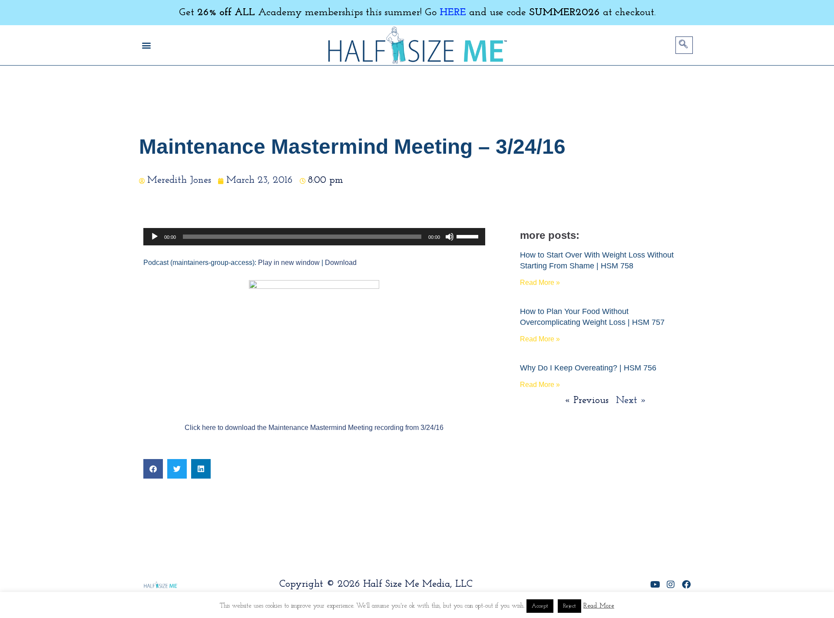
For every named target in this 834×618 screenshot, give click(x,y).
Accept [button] (540, 606)
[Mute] (449, 236)
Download (341, 262)
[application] (314, 236)
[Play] (154, 236)
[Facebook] (686, 584)
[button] (146, 45)
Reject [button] (569, 606)
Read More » (540, 282)
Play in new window (289, 262)
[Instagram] (670, 584)
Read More (598, 606)
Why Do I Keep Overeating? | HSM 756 (588, 368)
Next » (631, 401)
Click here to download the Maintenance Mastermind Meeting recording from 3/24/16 (314, 427)
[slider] (469, 236)
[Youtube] (655, 584)
